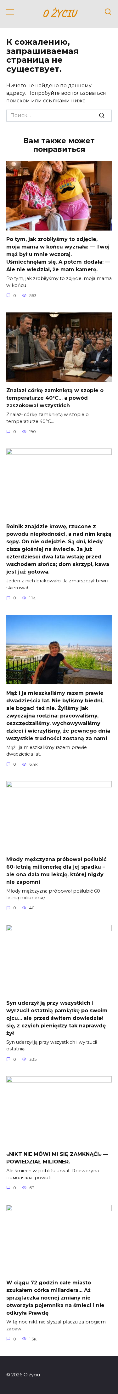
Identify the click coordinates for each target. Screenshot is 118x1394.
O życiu (59, 13)
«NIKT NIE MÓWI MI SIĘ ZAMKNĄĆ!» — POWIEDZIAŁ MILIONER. (57, 1158)
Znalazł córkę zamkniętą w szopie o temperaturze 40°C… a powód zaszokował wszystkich (55, 397)
